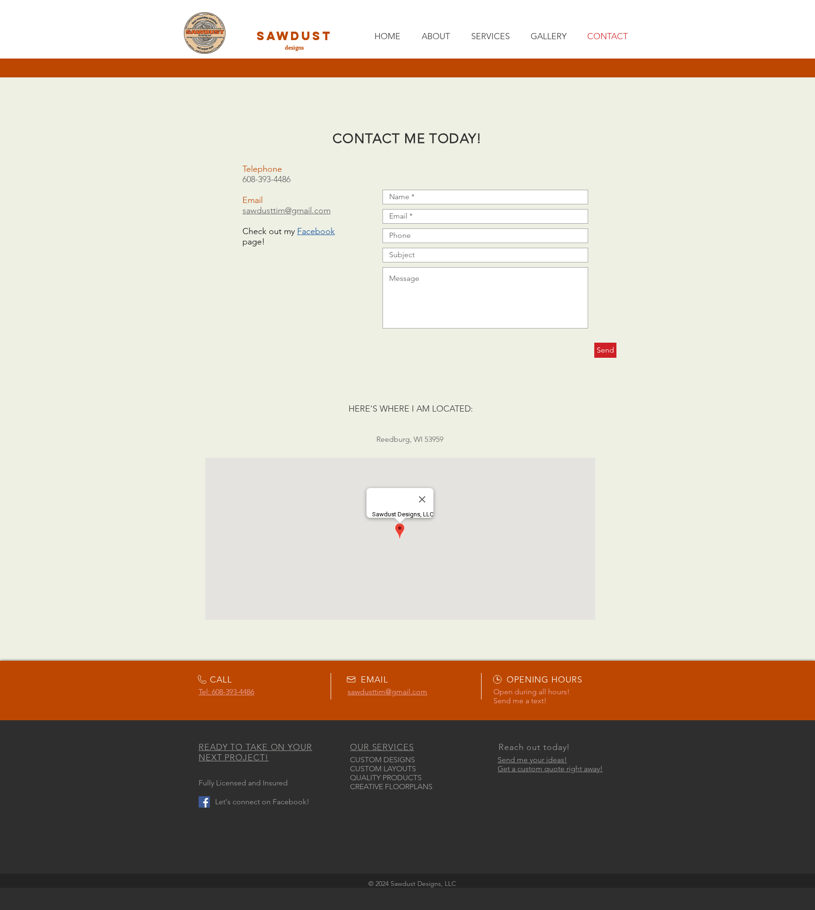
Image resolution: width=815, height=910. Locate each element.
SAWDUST (294, 35)
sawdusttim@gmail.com (286, 210)
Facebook (316, 231)
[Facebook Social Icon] (204, 802)
